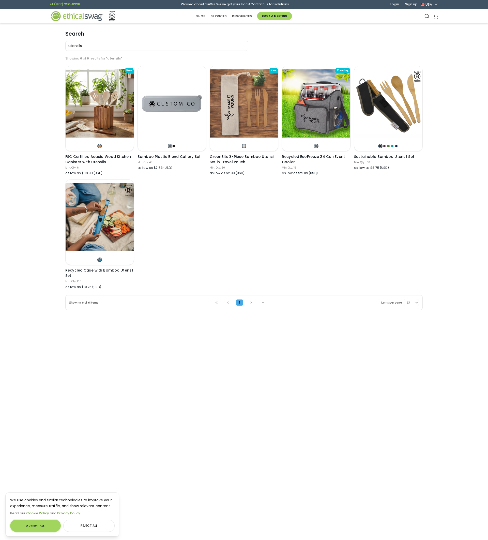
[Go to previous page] (228, 302)
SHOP (200, 16)
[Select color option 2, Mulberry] (384, 146)
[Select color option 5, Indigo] (396, 146)
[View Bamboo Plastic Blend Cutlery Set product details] (172, 103)
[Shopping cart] (435, 16)
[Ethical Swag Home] (77, 16)
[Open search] (427, 16)
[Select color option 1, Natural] (243, 146)
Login (394, 4)
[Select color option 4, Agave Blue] (392, 146)
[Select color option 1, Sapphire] (99, 259)
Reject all (89, 525)
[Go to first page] (216, 302)
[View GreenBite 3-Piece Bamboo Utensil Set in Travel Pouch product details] (244, 103)
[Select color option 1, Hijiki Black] (380, 146)
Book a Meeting (274, 16)
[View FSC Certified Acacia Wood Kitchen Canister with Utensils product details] (100, 103)
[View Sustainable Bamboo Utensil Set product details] (388, 103)
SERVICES (219, 16)
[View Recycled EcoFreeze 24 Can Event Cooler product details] (316, 103)
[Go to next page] (251, 302)
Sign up (411, 4)
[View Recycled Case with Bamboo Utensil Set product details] (100, 217)
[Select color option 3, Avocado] (388, 146)
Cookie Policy (37, 513)
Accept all (35, 526)
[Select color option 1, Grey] (170, 146)
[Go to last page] (263, 302)
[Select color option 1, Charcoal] (316, 146)
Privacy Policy (68, 513)
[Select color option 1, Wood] (99, 146)
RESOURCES (242, 16)
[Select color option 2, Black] (173, 146)
